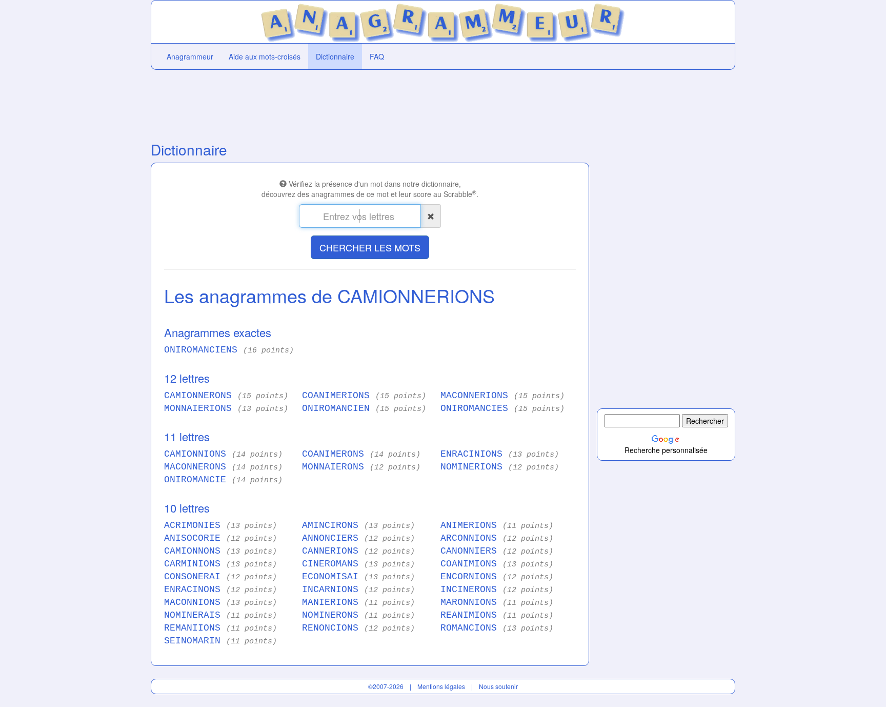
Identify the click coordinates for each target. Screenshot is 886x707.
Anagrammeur (190, 56)
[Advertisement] (370, 103)
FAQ (377, 56)
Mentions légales (441, 686)
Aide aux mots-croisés (264, 56)
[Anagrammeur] (443, 20)
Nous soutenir (498, 686)
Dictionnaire (335, 56)
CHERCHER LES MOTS (369, 247)
